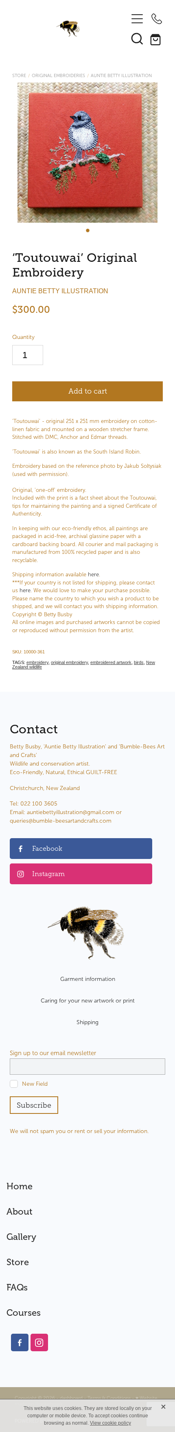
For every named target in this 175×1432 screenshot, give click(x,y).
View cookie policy (110, 1423)
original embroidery (69, 662)
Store (19, 75)
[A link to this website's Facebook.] (19, 1342)
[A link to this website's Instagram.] (39, 1342)
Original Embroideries (58, 75)
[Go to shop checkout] (156, 38)
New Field (35, 1084)
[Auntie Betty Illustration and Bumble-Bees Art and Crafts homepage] (68, 28)
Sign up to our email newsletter (53, 1053)
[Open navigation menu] (137, 19)
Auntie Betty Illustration (121, 75)
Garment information (87, 979)
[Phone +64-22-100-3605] (156, 19)
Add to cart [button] (87, 391)
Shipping (87, 1022)
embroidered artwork (110, 662)
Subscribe (34, 1105)
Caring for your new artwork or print (88, 1001)
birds (139, 662)
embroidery (37, 662)
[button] (137, 38)
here (93, 575)
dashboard (71, 1398)
